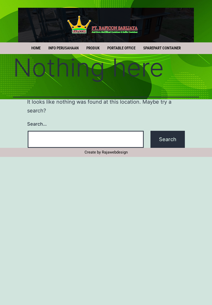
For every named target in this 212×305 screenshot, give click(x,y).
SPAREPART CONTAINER (162, 48)
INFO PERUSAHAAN (63, 48)
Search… (37, 124)
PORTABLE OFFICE (121, 48)
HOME (36, 48)
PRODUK (93, 48)
